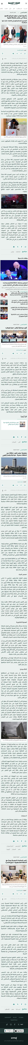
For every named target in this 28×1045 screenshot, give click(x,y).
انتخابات (18, 250)
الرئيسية (25, 7)
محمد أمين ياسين (19, 348)
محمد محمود (20, 480)
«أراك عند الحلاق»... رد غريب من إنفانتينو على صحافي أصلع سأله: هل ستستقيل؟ (19, 301)
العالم (14, 7)
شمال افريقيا (13, 11)
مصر (19, 848)
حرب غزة (18, 1008)
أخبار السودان (10, 845)
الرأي (10, 7)
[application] (14, 200)
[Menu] (26, 2)
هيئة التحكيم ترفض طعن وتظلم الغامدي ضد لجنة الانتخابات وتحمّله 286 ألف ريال (19, 293)
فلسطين (7, 1008)
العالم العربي (23, 11)
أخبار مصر (17, 845)
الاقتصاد (6, 7)
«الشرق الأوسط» (20, 49)
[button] (14, 200)
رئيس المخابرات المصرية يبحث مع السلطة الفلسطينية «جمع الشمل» (16, 860)
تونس (12, 250)
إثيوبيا (8, 848)
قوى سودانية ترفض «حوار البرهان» (16, 327)
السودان (14, 441)
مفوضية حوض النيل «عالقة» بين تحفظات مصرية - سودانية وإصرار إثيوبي (15, 453)
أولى (19, 441)
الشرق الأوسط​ (19, 7)
